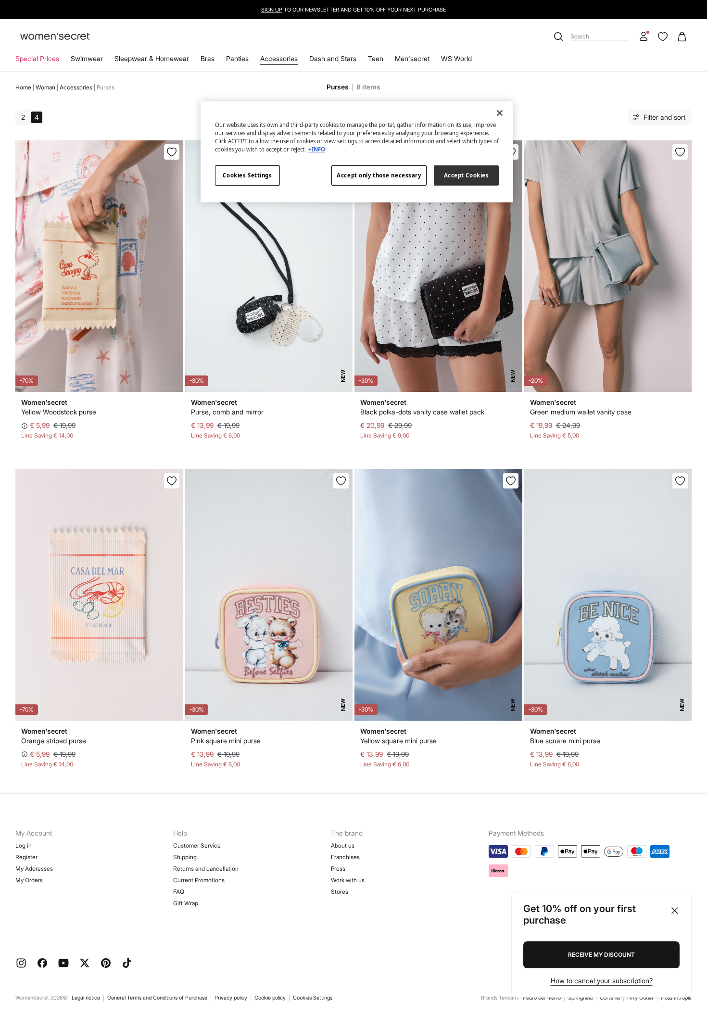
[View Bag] (682, 36)
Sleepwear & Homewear (151, 58)
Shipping (185, 857)
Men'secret (412, 58)
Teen (375, 58)
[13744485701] (171, 481)
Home (23, 87)
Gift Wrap (185, 903)
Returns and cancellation (206, 868)
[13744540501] (511, 481)
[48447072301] (680, 152)
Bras (208, 58)
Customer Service (197, 845)
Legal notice (86, 997)
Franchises (345, 857)
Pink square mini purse (226, 741)
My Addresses (34, 868)
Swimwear (87, 58)
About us (342, 845)
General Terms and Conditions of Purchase (157, 997)
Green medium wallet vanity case (580, 412)
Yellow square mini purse (398, 741)
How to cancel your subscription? (602, 980)
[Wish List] (662, 36)
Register (26, 857)
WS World (456, 58)
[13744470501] (171, 152)
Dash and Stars (332, 58)
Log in (23, 845)
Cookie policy (270, 997)
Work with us (348, 880)
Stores (339, 891)
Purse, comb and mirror (227, 412)
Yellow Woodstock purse (58, 412)
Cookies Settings (312, 997)
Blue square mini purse (565, 741)
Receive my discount (601, 954)
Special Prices (37, 58)
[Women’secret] (54, 36)
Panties (237, 58)
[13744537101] (341, 481)
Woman (45, 87)
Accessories (279, 58)
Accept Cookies (466, 175)
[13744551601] (680, 481)
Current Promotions (199, 880)
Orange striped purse (53, 741)
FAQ (178, 891)
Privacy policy (231, 997)
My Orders (29, 880)
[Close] (499, 113)
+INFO (316, 149)
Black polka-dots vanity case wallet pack (422, 412)
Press (338, 868)
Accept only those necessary (379, 175)
